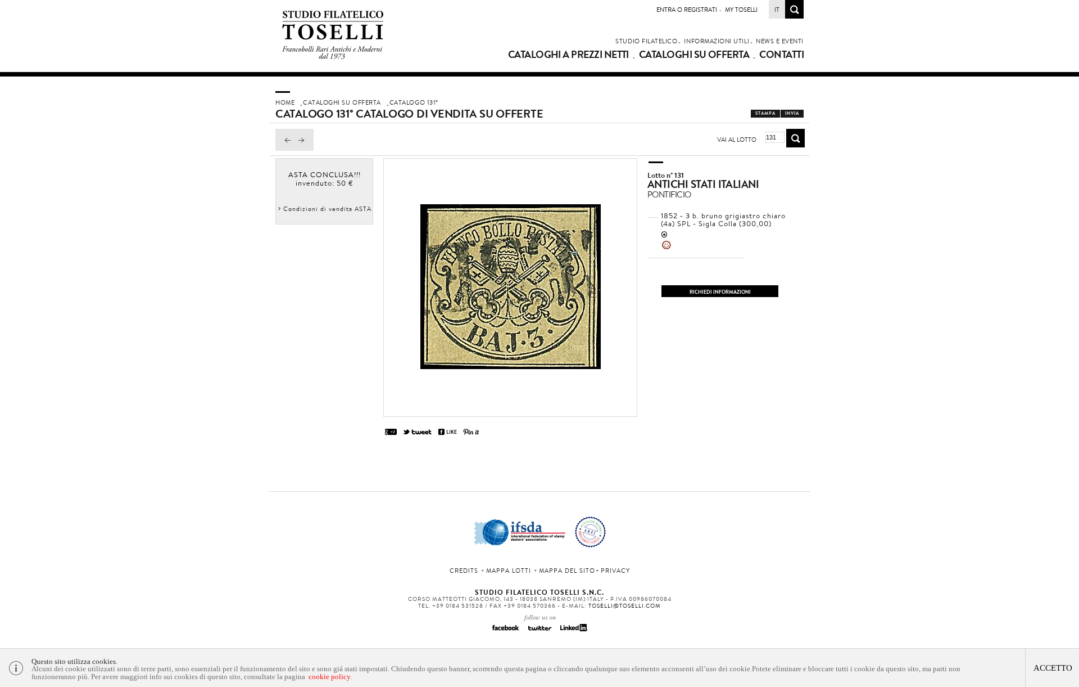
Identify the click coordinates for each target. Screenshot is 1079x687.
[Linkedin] (573, 631)
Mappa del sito (567, 570)
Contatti (781, 54)
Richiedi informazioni (720, 291)
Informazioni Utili (716, 41)
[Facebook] (505, 631)
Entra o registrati (686, 10)
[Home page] (333, 57)
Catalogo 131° (413, 102)
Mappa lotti (508, 570)
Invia (792, 113)
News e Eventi (780, 41)
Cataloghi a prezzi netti (568, 54)
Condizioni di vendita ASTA (327, 209)
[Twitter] (539, 631)
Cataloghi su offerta (694, 54)
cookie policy (329, 676)
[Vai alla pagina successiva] (304, 148)
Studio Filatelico (646, 41)
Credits (464, 570)
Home (284, 102)
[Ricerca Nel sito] (794, 15)
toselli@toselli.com (624, 605)
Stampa (765, 113)
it (776, 10)
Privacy (615, 570)
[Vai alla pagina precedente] (284, 148)
